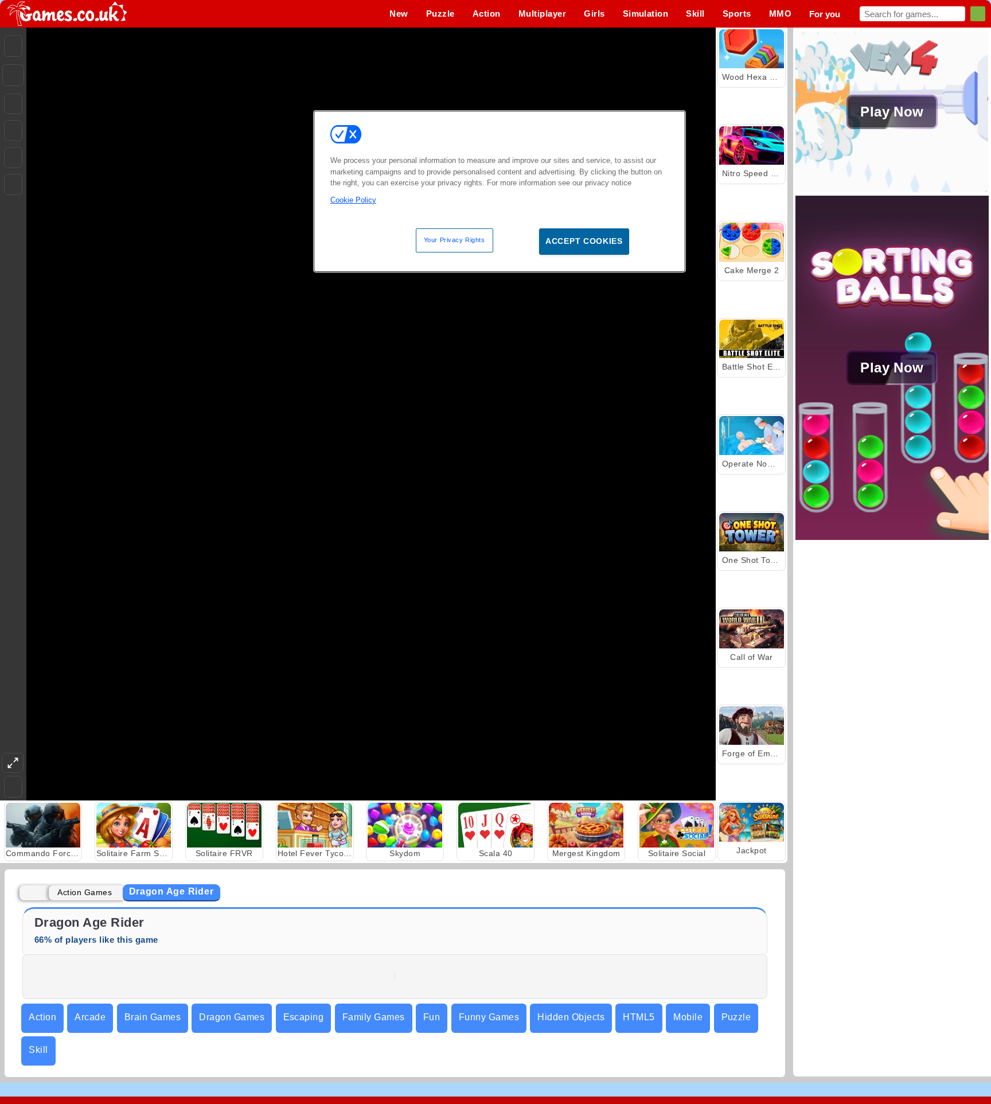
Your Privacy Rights (454, 239)
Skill (38, 1050)
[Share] (13, 75)
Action (42, 1017)
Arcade (90, 1017)
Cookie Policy (353, 200)
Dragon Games (231, 1017)
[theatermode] (13, 763)
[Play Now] (892, 189)
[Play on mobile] (13, 184)
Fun (431, 1017)
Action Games (84, 892)
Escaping (303, 1017)
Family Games (373, 1017)
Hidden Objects (570, 1017)
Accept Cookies (584, 241)
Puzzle (736, 1017)
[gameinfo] (13, 158)
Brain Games (152, 1017)
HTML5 (638, 1017)
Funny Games (489, 1017)
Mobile (688, 1017)
